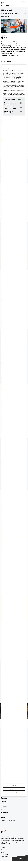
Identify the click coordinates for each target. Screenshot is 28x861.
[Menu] (26, 2)
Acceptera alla (14, 792)
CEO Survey (9, 5)
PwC (2, 5)
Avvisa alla (14, 785)
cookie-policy (20, 95)
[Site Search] (23, 2)
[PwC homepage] (3, 2)
